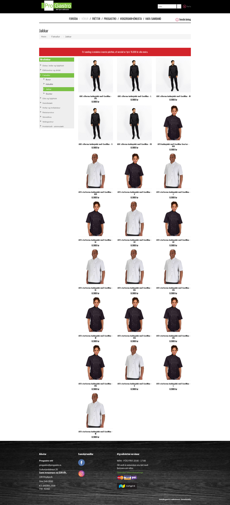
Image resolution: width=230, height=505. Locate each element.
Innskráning (185, 19)
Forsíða (73, 19)
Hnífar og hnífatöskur (51, 108)
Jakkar (68, 37)
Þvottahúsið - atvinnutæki (53, 126)
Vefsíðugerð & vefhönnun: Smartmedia (175, 499)
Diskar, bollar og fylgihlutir (53, 66)
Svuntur (49, 94)
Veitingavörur (48, 122)
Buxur (48, 80)
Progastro (109, 19)
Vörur (83, 19)
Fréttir (95, 19)
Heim (43, 37)
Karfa (189, 6)
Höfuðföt (49, 84)
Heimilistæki (47, 103)
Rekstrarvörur (48, 112)
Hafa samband (152, 19)
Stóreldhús (47, 117)
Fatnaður (55, 37)
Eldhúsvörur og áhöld (51, 70)
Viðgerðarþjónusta (130, 19)
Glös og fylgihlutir (49, 98)
